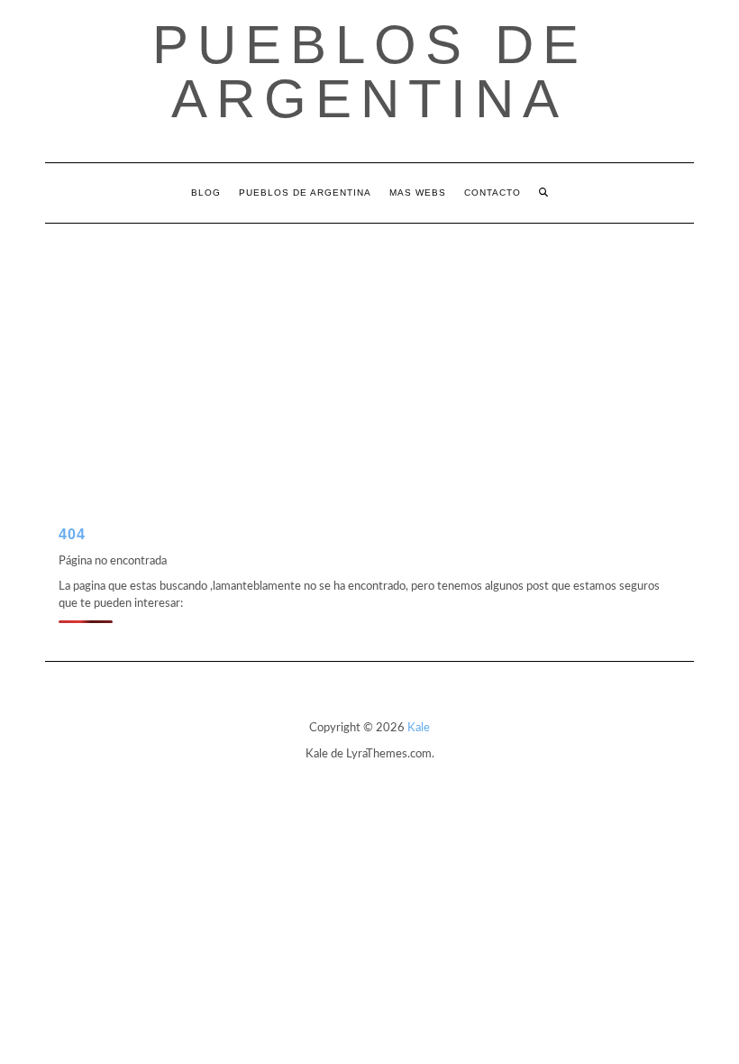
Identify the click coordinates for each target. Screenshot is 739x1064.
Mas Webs (417, 192)
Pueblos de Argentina (370, 71)
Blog (206, 192)
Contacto (492, 192)
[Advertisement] (369, 359)
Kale (418, 728)
